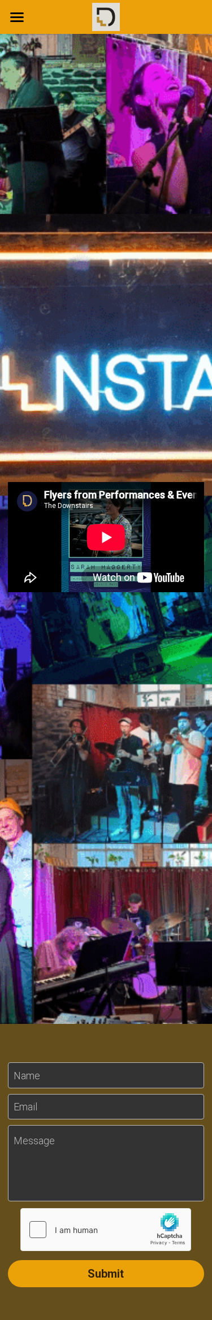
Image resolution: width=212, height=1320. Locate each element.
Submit (106, 1273)
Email (25, 1107)
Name (27, 1075)
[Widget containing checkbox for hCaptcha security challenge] (105, 1229)
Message (34, 1141)
